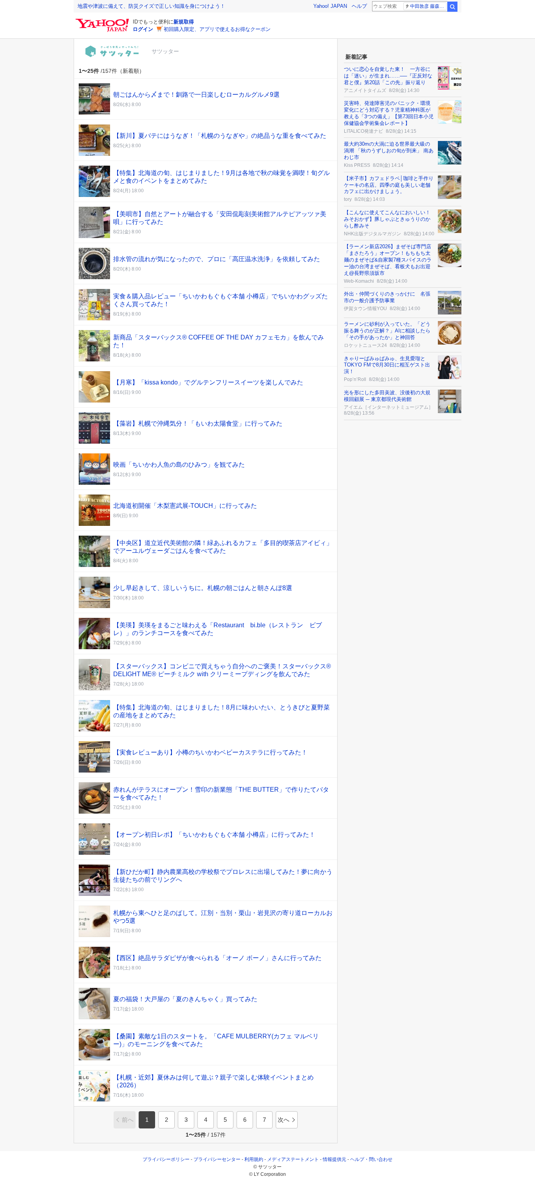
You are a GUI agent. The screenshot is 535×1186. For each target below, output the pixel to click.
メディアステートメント (293, 1159)
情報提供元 (334, 1159)
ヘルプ (359, 6)
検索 (452, 7)
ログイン (143, 29)
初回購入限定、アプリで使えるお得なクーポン (217, 29)
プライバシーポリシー (166, 1159)
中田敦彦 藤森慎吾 (428, 6)
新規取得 (184, 22)
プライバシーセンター (216, 1159)
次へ (283, 1119)
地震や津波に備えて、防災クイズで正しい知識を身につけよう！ (151, 6)
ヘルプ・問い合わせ (371, 1159)
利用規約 (253, 1159)
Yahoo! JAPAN (330, 6)
